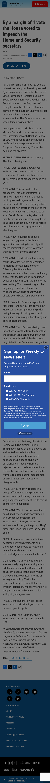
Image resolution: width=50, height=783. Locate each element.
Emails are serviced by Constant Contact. (18, 417)
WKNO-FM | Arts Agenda (21, 394)
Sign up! (25, 425)
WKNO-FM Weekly (18, 390)
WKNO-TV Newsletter (20, 399)
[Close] (46, 347)
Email (7, 372)
